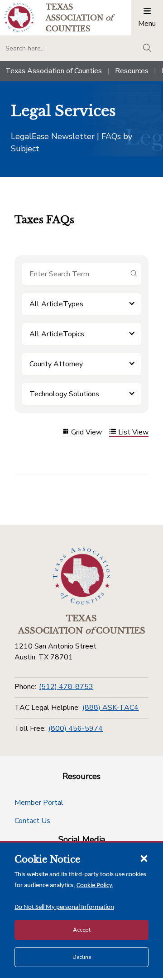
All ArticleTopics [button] (56, 334)
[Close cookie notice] (144, 858)
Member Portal (38, 803)
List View (133, 432)
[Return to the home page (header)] (19, 17)
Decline (81, 957)
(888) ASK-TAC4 (110, 708)
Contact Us (32, 821)
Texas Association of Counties (53, 71)
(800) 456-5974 (75, 729)
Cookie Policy (94, 885)
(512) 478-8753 (66, 687)
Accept (82, 929)
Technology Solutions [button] (64, 394)
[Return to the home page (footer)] (81, 576)
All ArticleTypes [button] (56, 304)
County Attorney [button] (56, 364)
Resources (132, 71)
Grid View (86, 432)
